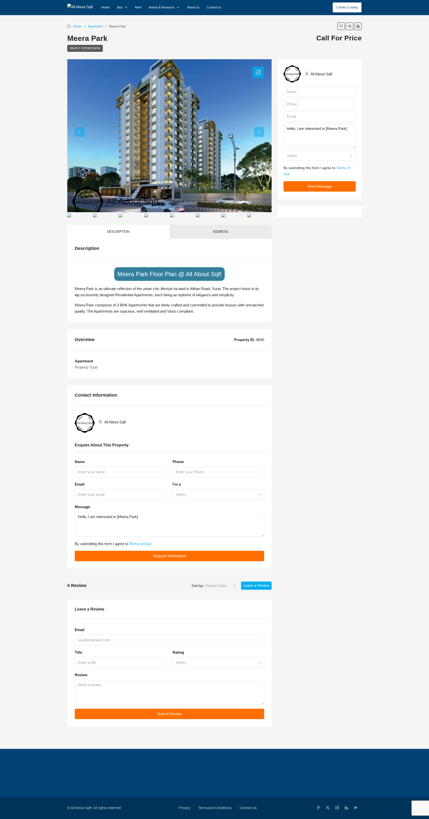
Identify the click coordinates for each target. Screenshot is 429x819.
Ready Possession (85, 48)
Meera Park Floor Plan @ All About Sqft (169, 274)
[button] (341, 26)
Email (79, 484)
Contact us (214, 7)
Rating (178, 652)
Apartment (95, 26)
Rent (138, 7)
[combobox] (218, 494)
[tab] (258, 73)
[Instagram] (338, 808)
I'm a (177, 484)
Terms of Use (140, 544)
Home (106, 7)
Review (81, 675)
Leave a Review (256, 585)
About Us (193, 7)
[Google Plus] (357, 808)
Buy (119, 7)
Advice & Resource (162, 7)
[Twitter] (328, 808)
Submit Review (169, 714)
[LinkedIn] (347, 808)
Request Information (169, 556)
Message (82, 507)
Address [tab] (220, 232)
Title (78, 652)
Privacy (184, 808)
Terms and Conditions (215, 808)
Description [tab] (118, 232)
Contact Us (248, 808)
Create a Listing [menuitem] (347, 7)
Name (80, 462)
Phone (178, 462)
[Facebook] (319, 808)
